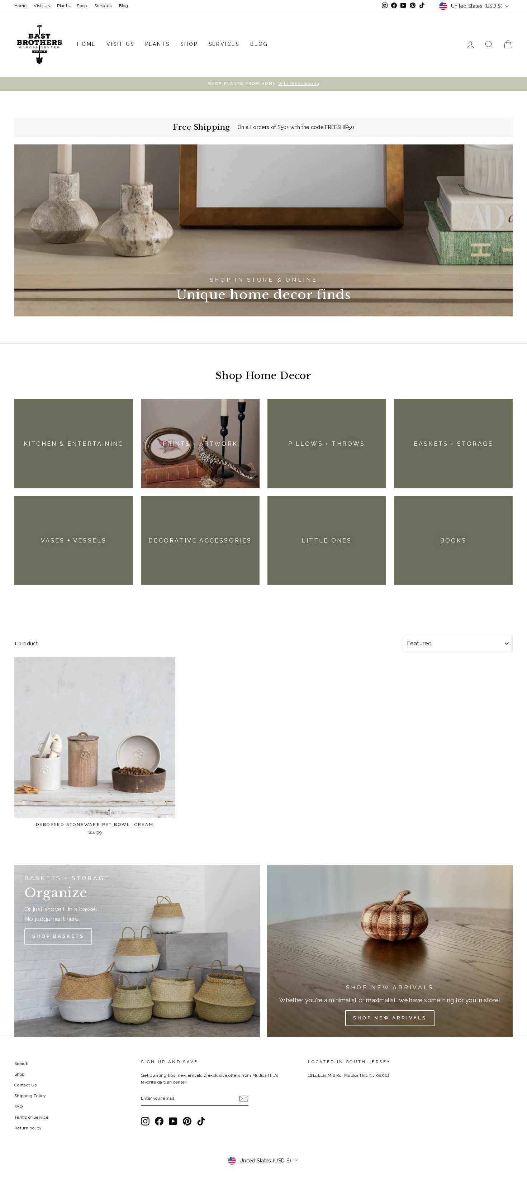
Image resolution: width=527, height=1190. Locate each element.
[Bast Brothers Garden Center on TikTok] (201, 1121)
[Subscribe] (243, 1098)
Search (21, 1063)
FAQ (18, 1106)
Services (103, 5)
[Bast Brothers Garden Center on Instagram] (145, 1121)
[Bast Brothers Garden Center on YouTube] (173, 1121)
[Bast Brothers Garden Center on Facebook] (159, 1121)
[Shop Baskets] (137, 951)
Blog (123, 5)
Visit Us (42, 5)
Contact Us (25, 1085)
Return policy (28, 1128)
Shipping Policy (30, 1095)
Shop (82, 5)
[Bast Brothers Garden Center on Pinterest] (187, 1121)
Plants (63, 5)
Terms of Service (31, 1117)
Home (20, 5)
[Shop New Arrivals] (390, 951)
